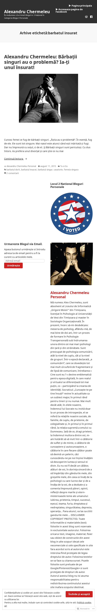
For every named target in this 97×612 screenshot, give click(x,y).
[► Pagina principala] (87, 16)
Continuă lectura (14, 159)
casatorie (58, 169)
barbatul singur (45, 169)
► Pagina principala (80, 5)
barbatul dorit (13, 169)
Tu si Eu (64, 166)
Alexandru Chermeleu (27, 11)
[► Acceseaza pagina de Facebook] (91, 16)
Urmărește (13, 265)
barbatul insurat (29, 169)
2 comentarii (13, 173)
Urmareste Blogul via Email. (23, 244)
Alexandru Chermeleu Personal (21, 166)
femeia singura (71, 169)
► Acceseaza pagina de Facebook (69, 10)
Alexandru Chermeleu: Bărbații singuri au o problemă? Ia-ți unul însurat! (40, 62)
